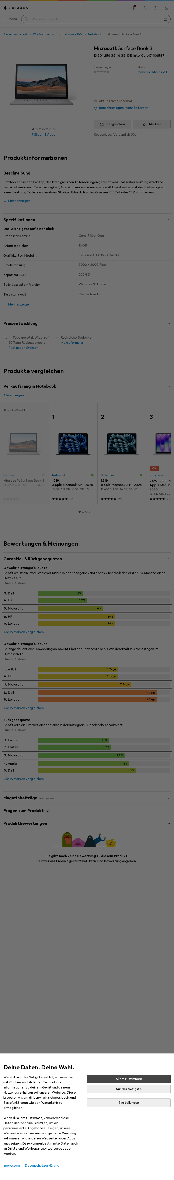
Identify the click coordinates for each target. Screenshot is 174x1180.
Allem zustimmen (129, 1079)
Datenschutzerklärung (42, 1165)
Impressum (11, 1165)
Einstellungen (128, 1103)
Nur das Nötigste (129, 1089)
